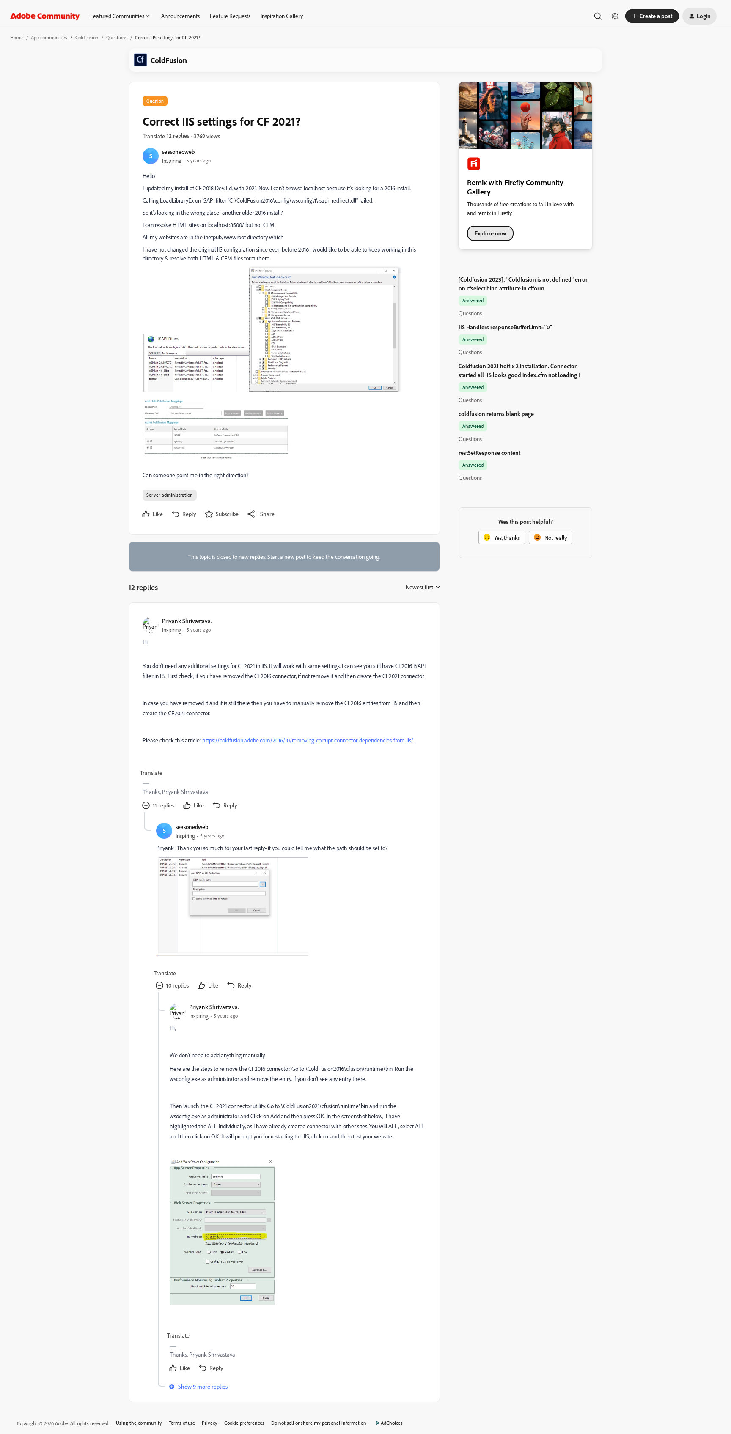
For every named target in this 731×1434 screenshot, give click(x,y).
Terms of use (182, 1423)
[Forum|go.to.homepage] (45, 16)
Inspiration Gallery (282, 15)
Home (16, 37)
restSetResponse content (489, 452)
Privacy (209, 1423)
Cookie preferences (244, 1423)
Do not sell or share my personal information (318, 1423)
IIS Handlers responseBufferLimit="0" (505, 327)
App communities (49, 37)
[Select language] (615, 16)
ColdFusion (86, 37)
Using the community (139, 1423)
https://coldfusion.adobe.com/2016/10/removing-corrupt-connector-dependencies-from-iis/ (307, 740)
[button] (652, 16)
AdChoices (392, 1423)
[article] (283, 714)
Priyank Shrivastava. (187, 620)
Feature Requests (230, 15)
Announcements (180, 15)
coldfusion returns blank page (496, 413)
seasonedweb (178, 151)
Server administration (169, 495)
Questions (116, 37)
